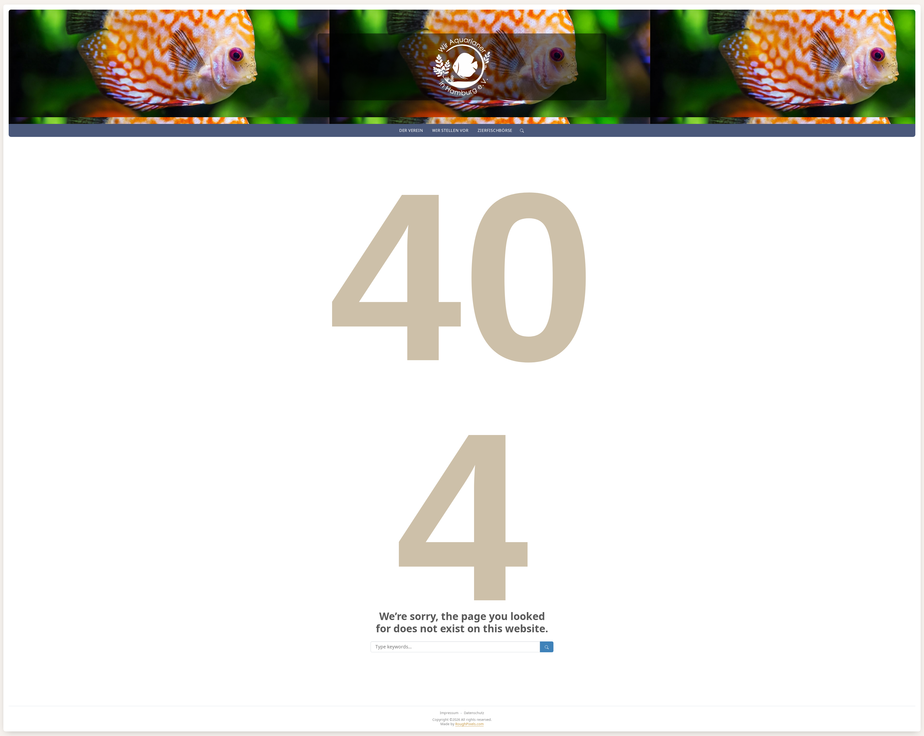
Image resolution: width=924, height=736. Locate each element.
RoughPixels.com (469, 724)
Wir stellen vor (450, 130)
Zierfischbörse (495, 130)
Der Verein (411, 130)
